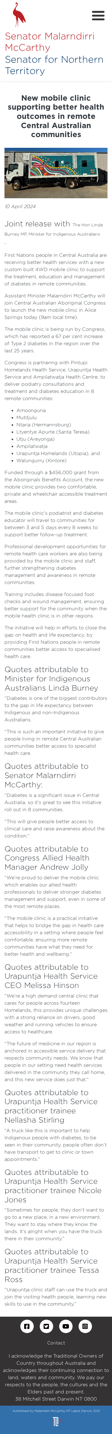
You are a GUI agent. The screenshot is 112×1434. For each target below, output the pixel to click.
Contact (56, 1343)
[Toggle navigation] (98, 16)
